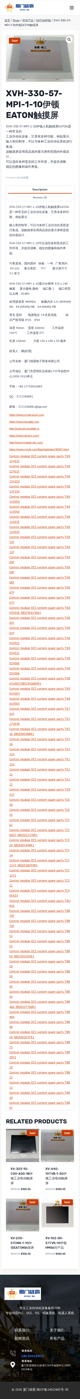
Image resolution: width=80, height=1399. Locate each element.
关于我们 (57, 1330)
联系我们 (22, 1330)
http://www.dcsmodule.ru (24, 428)
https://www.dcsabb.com (24, 421)
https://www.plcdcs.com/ (24, 435)
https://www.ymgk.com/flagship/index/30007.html (39, 449)
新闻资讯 (22, 1338)
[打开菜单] (72, 7)
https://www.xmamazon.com (26, 414)
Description (40, 189)
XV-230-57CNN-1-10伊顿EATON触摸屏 (22, 1242)
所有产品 (57, 1338)
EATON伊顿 (22, 177)
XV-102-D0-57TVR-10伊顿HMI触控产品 (56, 1242)
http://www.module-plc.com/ (26, 442)
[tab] (40, 190)
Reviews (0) (40, 197)
